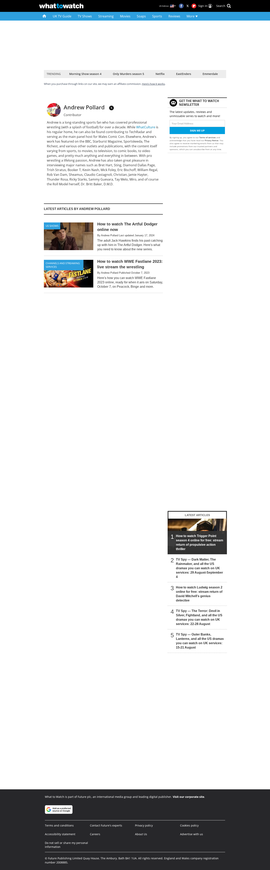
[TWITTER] (111, 108)
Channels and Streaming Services (63, 265)
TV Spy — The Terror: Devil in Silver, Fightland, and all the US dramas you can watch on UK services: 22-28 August (199, 617)
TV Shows (85, 16)
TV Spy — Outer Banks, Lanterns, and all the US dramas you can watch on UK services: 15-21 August (200, 641)
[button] (223, 6)
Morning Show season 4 (85, 74)
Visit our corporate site (188, 797)
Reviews (174, 16)
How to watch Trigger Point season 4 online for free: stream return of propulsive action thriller (199, 542)
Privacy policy (144, 825)
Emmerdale (210, 74)
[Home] (44, 16)
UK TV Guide (62, 16)
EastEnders (183, 74)
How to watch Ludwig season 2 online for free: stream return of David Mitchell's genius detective (199, 594)
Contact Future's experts (106, 825)
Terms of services (207, 137)
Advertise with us (191, 834)
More (191, 16)
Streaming (106, 16)
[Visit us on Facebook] (181, 6)
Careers (95, 834)
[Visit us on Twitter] (187, 6)
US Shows (52, 226)
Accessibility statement (60, 834)
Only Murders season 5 (128, 74)
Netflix (160, 74)
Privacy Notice (211, 140)
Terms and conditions (59, 825)
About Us (141, 834)
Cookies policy (189, 825)
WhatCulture (145, 127)
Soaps (141, 16)
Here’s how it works (153, 84)
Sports (157, 16)
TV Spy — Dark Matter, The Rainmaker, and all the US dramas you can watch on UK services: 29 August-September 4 (199, 568)
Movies (125, 16)
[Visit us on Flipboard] (194, 6)
